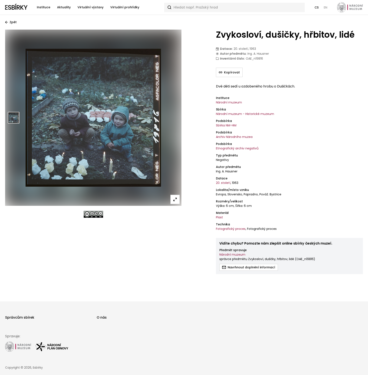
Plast (219, 217)
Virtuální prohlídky (124, 7)
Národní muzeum (229, 102)
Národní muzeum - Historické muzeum (245, 114)
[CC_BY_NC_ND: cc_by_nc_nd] (93, 214)
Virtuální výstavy (91, 7)
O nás (102, 317)
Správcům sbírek (19, 317)
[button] (316, 7)
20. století (223, 183)
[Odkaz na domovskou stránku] (16, 7)
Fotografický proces (231, 229)
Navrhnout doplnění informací (251, 267)
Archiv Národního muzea (234, 137)
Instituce (43, 7)
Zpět (13, 22)
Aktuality (64, 7)
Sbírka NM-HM (226, 125)
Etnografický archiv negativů (237, 148)
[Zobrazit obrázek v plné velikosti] (175, 199)
